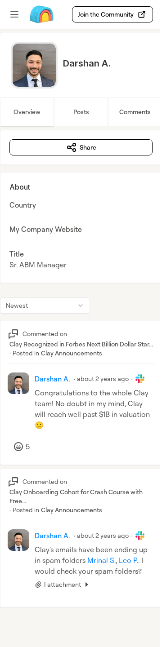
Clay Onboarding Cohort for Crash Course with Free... (76, 496)
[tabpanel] (81, 377)
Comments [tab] (135, 111)
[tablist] (81, 111)
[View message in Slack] (140, 378)
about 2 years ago (103, 378)
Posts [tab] (81, 111)
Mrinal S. (101, 560)
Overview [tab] (27, 111)
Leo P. (128, 560)
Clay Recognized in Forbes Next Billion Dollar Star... (81, 344)
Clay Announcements (71, 353)
